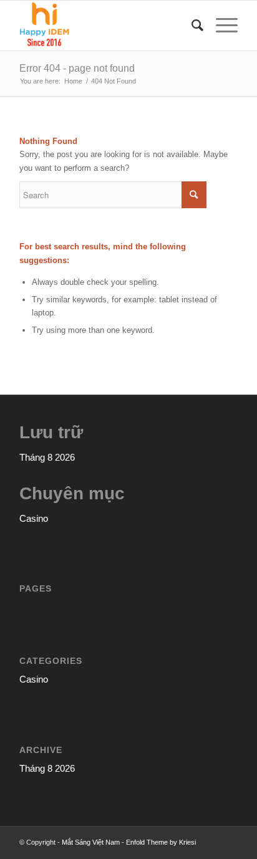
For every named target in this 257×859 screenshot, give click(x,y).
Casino (33, 518)
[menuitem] (191, 25)
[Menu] (220, 25)
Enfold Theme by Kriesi (161, 842)
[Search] (191, 25)
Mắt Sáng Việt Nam (91, 842)
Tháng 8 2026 (47, 457)
